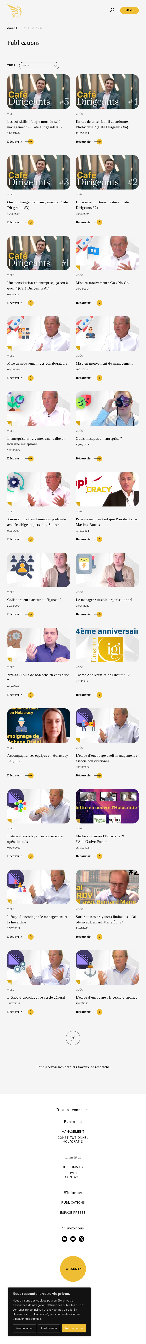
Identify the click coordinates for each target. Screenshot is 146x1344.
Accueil (12, 27)
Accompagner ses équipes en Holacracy (37, 755)
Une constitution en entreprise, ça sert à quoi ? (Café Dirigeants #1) (37, 285)
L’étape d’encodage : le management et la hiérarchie (37, 919)
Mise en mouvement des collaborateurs (37, 363)
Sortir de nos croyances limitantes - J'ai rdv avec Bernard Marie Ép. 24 (106, 919)
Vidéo (10, 113)
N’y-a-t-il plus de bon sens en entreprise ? (38, 677)
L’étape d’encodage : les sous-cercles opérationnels (35, 839)
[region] (49, 1311)
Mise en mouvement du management (104, 363)
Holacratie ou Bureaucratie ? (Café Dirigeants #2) (102, 205)
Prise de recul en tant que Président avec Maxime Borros (107, 522)
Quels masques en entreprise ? (99, 438)
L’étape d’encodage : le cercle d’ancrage (106, 997)
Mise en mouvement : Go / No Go (102, 283)
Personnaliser (24, 1328)
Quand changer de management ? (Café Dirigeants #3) (37, 205)
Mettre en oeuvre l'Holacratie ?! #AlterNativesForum (100, 839)
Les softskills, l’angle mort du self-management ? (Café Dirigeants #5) (34, 124)
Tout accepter (73, 1328)
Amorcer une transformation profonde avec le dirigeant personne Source (36, 522)
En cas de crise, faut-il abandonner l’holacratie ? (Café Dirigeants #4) (102, 124)
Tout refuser (49, 1328)
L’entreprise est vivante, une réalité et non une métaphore (35, 441)
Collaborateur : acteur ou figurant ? (34, 600)
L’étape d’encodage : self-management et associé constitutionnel (107, 758)
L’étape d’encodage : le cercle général (36, 997)
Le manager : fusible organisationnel (104, 600)
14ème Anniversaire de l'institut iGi (103, 675)
